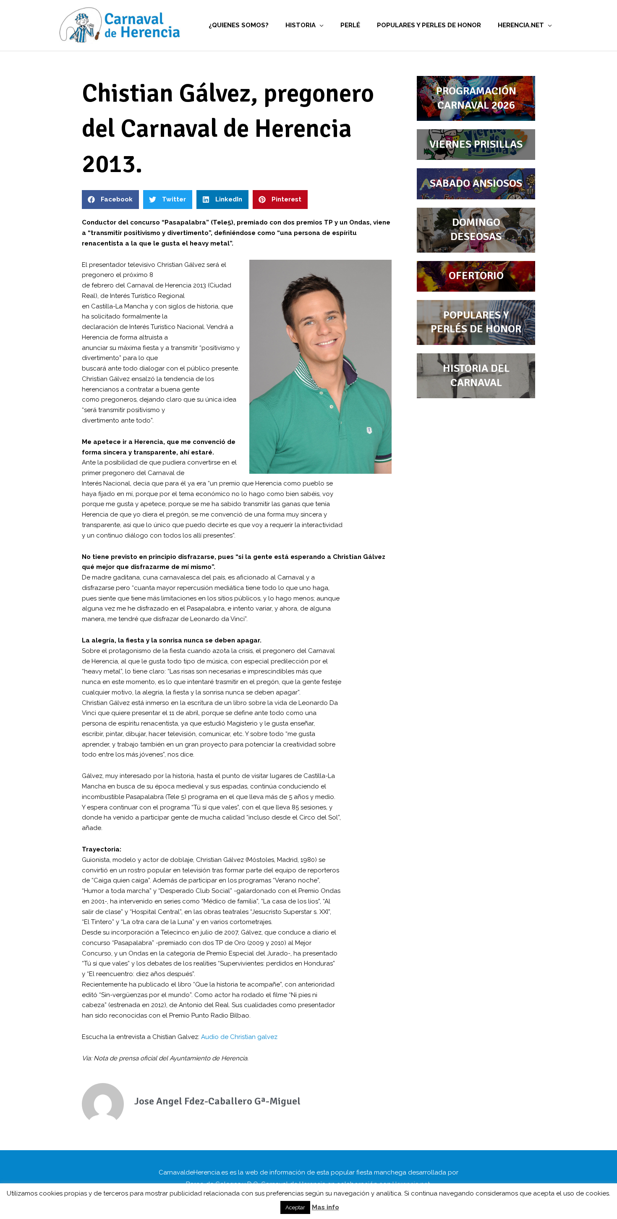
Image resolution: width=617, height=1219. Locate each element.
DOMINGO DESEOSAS (476, 229)
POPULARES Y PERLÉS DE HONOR (476, 322)
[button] (110, 199)
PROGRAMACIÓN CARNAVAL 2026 (476, 98)
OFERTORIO (476, 275)
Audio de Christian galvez (239, 1037)
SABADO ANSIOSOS (476, 183)
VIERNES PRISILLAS (476, 144)
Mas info (325, 1207)
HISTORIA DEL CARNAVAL (476, 375)
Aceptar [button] (295, 1207)
